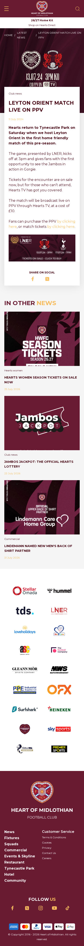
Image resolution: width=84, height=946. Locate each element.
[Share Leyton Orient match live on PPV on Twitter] (49, 279)
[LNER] (59, 610)
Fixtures (11, 838)
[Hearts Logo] (42, 8)
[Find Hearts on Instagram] (42, 908)
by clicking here (61, 227)
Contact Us (49, 853)
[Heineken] (59, 709)
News (9, 832)
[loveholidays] (25, 630)
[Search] (77, 9)
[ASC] (25, 650)
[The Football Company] (59, 650)
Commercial (15, 850)
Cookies (46, 842)
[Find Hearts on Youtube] (55, 908)
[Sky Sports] (59, 729)
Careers (46, 858)
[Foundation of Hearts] (25, 729)
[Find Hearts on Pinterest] (69, 908)
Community (15, 880)
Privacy (46, 847)
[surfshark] (25, 709)
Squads (11, 844)
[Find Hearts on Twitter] (28, 908)
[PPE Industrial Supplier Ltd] (25, 689)
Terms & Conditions (54, 837)
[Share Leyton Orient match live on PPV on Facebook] (35, 279)
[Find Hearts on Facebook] (15, 908)
